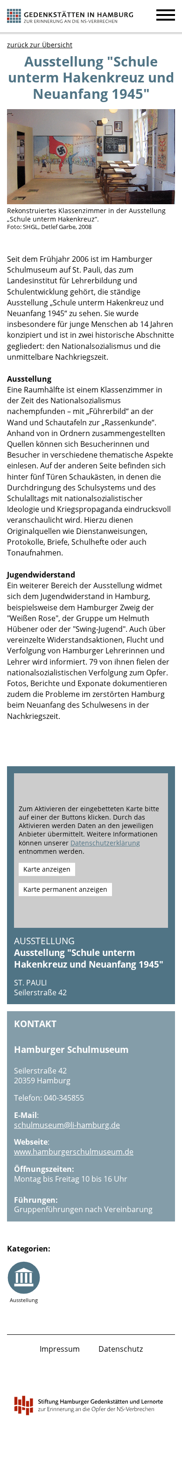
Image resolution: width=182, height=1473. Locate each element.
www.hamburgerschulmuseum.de (73, 1152)
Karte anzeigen (46, 869)
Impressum (60, 1349)
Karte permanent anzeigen (65, 889)
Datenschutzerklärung (105, 842)
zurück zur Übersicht (39, 44)
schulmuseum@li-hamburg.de (67, 1125)
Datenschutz (120, 1349)
